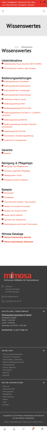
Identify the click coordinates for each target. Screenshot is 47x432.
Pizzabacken (8, 197)
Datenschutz (38, 422)
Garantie (7, 153)
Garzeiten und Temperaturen (14, 219)
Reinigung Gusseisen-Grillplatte (15, 180)
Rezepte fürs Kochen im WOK (15, 211)
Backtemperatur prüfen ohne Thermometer (20, 224)
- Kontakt (5, 404)
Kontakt (31, 5)
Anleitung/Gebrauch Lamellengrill (16, 90)
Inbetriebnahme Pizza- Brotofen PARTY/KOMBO (22, 64)
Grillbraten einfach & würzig (14, 99)
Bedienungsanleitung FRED (14, 104)
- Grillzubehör (7, 370)
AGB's (6, 422)
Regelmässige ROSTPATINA (14, 131)
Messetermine (11, 5)
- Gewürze (5, 372)
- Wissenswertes (8, 396)
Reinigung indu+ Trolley (12, 175)
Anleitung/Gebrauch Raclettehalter (17, 95)
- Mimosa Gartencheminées (12, 354)
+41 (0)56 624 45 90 (13, 301)
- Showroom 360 (8, 389)
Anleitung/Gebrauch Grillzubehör (16, 81)
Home (4, 2)
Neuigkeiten (12, 2)
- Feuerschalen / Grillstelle (12, 359)
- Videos (5, 399)
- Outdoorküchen (8, 365)
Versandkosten (15, 422)
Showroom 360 (24, 2)
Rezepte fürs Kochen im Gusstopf (16, 206)
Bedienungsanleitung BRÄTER (15, 120)
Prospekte (22, 5)
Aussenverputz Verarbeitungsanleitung (18, 136)
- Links (4, 402)
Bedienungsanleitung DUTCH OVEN (17, 108)
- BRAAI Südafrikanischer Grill (13, 362)
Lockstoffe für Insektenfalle (14, 140)
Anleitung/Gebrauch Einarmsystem (16, 86)
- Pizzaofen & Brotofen (11, 357)
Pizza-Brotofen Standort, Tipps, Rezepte (19, 68)
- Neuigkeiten (7, 394)
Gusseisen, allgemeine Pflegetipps (16, 171)
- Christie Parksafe (9, 367)
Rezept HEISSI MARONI (12, 215)
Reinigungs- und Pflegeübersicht (15, 166)
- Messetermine (8, 391)
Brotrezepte (8, 193)
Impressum (27, 422)
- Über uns (5, 386)
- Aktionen (5, 375)
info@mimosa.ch (11, 296)
